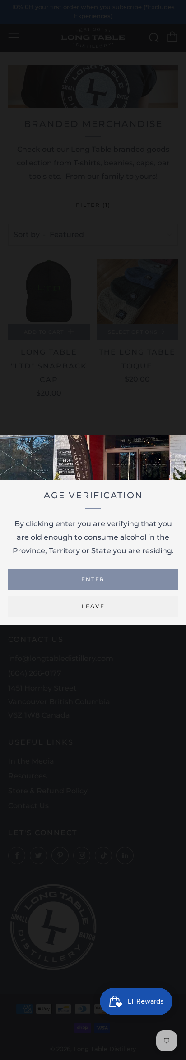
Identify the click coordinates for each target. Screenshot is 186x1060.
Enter (93, 579)
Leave (93, 606)
